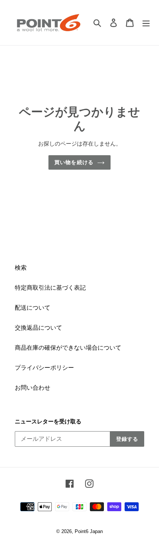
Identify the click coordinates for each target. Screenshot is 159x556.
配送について (32, 307)
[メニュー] (146, 22)
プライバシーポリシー (44, 367)
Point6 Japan (89, 531)
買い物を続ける (74, 162)
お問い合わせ (32, 387)
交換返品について (38, 327)
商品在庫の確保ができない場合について (68, 347)
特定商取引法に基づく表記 (50, 287)
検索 (21, 267)
